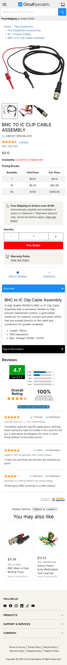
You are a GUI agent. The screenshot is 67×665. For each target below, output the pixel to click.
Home (7, 26)
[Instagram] (17, 605)
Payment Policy (51, 651)
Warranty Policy (17, 651)
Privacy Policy (34, 647)
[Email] (6, 605)
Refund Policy (50, 647)
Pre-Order (33, 245)
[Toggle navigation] (4, 4)
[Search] (62, 12)
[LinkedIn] (23, 605)
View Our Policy (20, 260)
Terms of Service (17, 647)
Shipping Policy (34, 651)
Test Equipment (23, 26)
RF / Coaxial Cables (19, 34)
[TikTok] (28, 605)
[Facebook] (12, 605)
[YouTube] (34, 605)
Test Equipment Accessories (24, 30)
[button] (4, 4)
